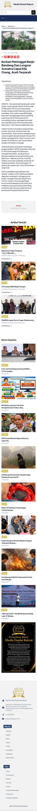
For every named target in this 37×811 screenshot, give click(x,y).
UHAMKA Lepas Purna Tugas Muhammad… (18, 320)
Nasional (11, 26)
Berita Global (10, 757)
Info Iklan (8, 782)
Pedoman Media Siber (12, 790)
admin (5, 52)
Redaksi (8, 779)
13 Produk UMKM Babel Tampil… (13, 287)
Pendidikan (9, 750)
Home (3, 26)
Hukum (4, 504)
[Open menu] (2, 18)
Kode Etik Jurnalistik (12, 798)
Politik (8, 746)
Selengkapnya (5, 258)
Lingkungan (9, 754)
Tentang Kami (10, 775)
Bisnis (8, 739)
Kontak (8, 786)
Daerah (4, 247)
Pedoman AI (9, 794)
